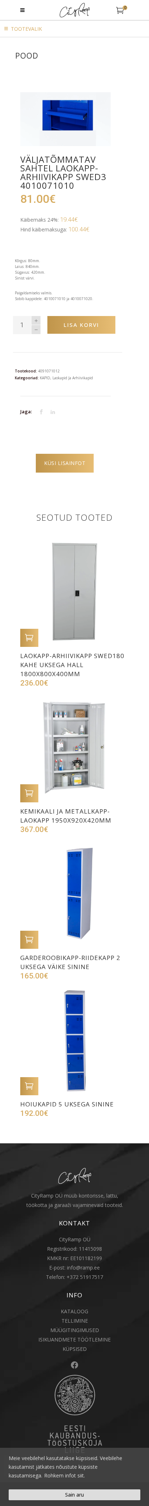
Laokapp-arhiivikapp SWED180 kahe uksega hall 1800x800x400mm (72, 665)
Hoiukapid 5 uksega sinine (67, 1104)
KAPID (45, 377)
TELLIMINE (74, 1320)
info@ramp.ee (83, 1267)
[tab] (65, 463)
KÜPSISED (75, 1348)
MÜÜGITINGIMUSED (74, 1330)
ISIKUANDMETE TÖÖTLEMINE (74, 1339)
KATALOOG (74, 1311)
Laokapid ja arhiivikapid (72, 377)
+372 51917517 (85, 1277)
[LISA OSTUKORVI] (29, 638)
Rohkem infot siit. (64, 1475)
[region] (74, 1477)
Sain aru (74, 1494)
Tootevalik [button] (26, 28)
